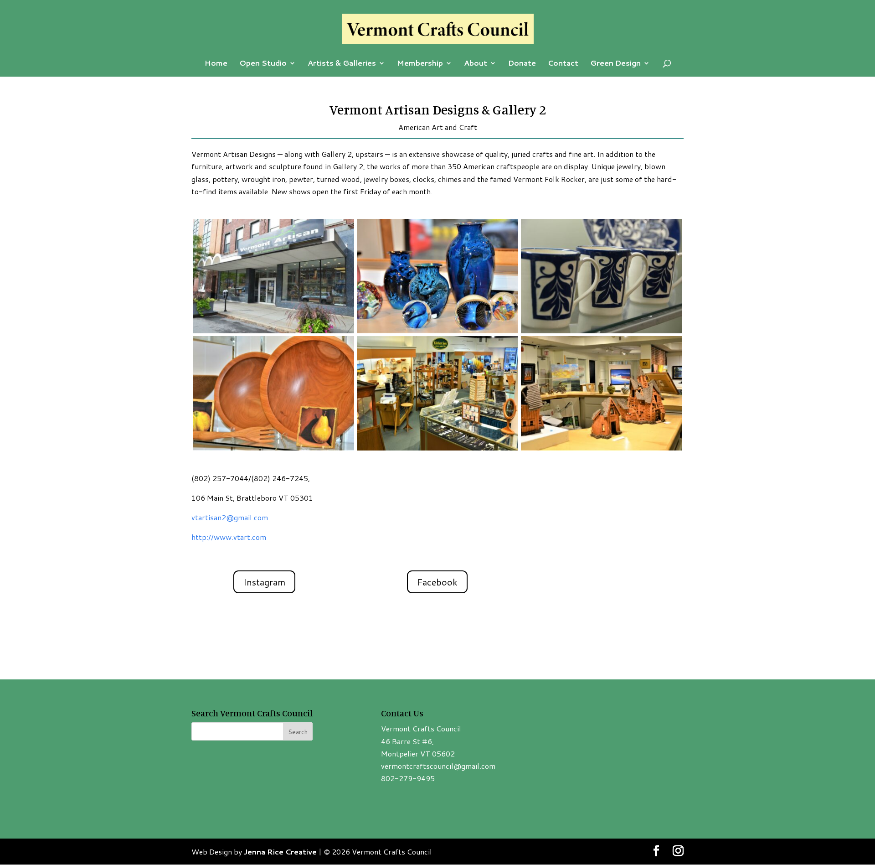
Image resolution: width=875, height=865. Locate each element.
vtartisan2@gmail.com (229, 517)
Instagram (264, 581)
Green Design (615, 64)
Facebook (437, 581)
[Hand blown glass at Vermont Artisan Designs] (437, 333)
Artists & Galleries (342, 64)
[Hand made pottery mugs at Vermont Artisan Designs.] (601, 333)
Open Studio (263, 64)
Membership (420, 64)
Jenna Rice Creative (280, 851)
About (475, 64)
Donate (522, 64)
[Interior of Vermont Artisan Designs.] (437, 450)
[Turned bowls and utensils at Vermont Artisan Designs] (273, 450)
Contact (563, 64)
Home (216, 64)
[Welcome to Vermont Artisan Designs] (273, 333)
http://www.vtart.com (228, 537)
